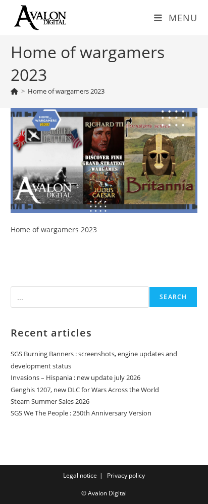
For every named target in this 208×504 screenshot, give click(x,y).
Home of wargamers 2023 (66, 91)
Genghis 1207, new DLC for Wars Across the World (85, 389)
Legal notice (80, 475)
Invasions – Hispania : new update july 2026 (75, 377)
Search (173, 296)
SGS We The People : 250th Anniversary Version (81, 412)
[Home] (14, 91)
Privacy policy (126, 475)
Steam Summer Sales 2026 (50, 401)
